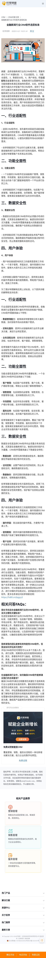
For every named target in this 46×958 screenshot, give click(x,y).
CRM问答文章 (13, 17)
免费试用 (36, 954)
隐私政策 (27, 938)
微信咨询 (10, 954)
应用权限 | (22, 938)
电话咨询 (23, 954)
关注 (32, 31)
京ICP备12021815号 (33, 940)
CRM (3, 17)
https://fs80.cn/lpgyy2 (12, 597)
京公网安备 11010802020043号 (18, 940)
